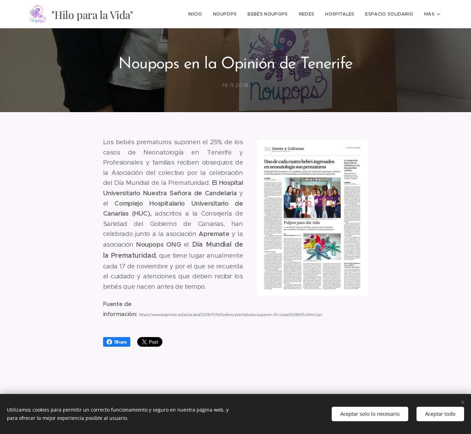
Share (120, 342)
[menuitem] (197, 14)
